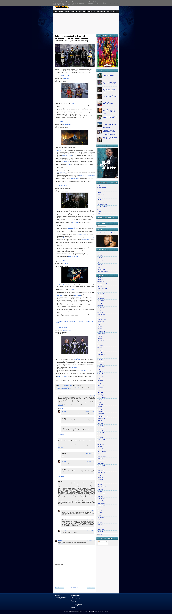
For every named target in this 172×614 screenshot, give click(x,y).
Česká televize (100, 260)
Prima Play (99, 264)
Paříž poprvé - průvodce (102, 271)
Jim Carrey (59, 284)
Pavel (59, 395)
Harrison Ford (100, 336)
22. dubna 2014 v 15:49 (89, 418)
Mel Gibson (59, 295)
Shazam (99, 201)
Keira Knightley (100, 387)
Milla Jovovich (100, 437)
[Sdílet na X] (77, 385)
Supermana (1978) (83, 175)
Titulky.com (99, 255)
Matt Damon (100, 414)
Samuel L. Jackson (101, 486)
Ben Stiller (99, 286)
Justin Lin (99, 378)
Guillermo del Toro (101, 331)
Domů (55, 11)
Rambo (99, 199)
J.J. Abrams (99, 347)
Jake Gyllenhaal (100, 352)
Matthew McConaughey (102, 416)
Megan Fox (99, 420)
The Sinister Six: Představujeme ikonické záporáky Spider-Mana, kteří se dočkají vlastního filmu (110, 82)
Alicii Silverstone (77, 359)
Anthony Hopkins (90, 357)
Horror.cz (73, 597)
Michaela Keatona (65, 161)
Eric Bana (99, 324)
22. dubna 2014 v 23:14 (90, 481)
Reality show (82, 11)
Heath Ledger (100, 338)
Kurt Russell (100, 395)
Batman (72, 103)
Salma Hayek (100, 480)
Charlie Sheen (100, 302)
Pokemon (99, 197)
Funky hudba (73, 601)
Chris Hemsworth (101, 307)
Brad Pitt (99, 291)
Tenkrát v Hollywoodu (102, 206)
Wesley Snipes (100, 520)
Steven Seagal (100, 501)
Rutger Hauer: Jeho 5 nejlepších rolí (105, 232)
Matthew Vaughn (101, 418)
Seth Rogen (100, 494)
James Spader (100, 361)
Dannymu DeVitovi (77, 250)
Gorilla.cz (72, 611)
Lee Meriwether (73, 111)
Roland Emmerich (101, 472)
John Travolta (100, 371)
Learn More (112, 3)
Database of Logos (106, 611)
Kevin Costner (100, 388)
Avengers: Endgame (101, 187)
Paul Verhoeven (100, 449)
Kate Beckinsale (100, 382)
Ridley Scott (100, 461)
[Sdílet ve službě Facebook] (78, 385)
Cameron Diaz (100, 296)
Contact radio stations (92, 611)
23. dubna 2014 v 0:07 (90, 461)
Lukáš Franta (63, 597)
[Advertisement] (86, 23)
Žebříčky (89, 11)
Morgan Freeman (101, 439)
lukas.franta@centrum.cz (60, 598)
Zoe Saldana (100, 531)
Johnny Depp (100, 373)
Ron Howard (100, 474)
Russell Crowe (100, 475)
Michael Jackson (74, 178)
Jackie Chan (100, 350)
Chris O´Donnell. (85, 239)
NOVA (98, 267)
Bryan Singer (100, 295)
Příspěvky (101, 541)
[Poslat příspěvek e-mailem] (73, 385)
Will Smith (99, 522)
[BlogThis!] (76, 385)
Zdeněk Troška (100, 529)
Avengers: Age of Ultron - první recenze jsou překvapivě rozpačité (109, 103)
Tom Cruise (99, 508)
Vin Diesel (99, 519)
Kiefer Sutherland (61, 172)
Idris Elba (99, 342)
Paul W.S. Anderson (101, 451)
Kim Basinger (68, 164)
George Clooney (79, 387)
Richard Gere (100, 458)
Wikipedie (99, 259)
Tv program (99, 257)
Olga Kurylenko (100, 444)
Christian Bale (71, 289)
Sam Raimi (99, 484)
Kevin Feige (100, 390)
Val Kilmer (65, 263)
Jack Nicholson (63, 149)
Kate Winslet (100, 383)
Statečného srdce (77, 295)
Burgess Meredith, (61, 246)
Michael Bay (100, 425)
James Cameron (101, 354)
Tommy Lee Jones (67, 284)
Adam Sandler (100, 277)
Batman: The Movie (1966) (62, 75)
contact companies (99, 611)
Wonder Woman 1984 (99, 11)
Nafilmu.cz (73, 607)
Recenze (67, 11)
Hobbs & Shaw (100, 194)
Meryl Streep (75, 227)
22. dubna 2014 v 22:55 (89, 453)
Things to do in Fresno (83, 611)
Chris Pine (99, 309)
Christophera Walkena (81, 234)
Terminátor (99, 208)
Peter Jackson (100, 454)
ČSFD (98, 252)
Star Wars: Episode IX (102, 204)
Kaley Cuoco (100, 380)
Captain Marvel (100, 189)
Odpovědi (61, 408)
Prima (98, 266)
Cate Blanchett (100, 298)
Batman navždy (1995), (67, 155)
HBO (98, 262)
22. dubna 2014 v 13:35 (90, 395)
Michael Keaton (64, 388)
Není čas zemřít (110, 11)
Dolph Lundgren (100, 321)
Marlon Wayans (63, 237)
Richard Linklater (101, 460)
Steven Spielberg (101, 503)
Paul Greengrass (101, 448)
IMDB (98, 253)
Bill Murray (99, 289)
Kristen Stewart (100, 394)
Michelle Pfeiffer (60, 210)
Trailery (61, 11)
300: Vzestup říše (101, 269)
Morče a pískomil (74, 605)
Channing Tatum (100, 300)
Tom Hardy (99, 512)
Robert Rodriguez (101, 467)
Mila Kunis (99, 435)
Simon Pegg (100, 500)
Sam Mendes (100, 482)
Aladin (98, 185)
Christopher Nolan (101, 314)
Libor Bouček (100, 404)
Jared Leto (99, 362)
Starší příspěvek (91, 587)
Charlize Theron (100, 303)
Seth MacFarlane (101, 493)
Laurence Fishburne (101, 397)
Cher (77, 256)
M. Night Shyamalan (101, 409)
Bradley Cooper (100, 293)
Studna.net (73, 603)
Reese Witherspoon (101, 456)
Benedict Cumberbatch (102, 288)
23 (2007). (70, 287)
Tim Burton (69, 388)
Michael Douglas (101, 427)
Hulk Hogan (73, 357)
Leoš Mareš (100, 402)
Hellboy (99, 192)
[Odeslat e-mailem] (75, 385)
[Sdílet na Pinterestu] (80, 385)
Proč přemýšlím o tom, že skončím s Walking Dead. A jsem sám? (110, 96)
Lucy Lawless (100, 408)
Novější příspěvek (59, 587)
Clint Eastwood (100, 316)
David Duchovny (73, 367)
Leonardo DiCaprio (101, 401)
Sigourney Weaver (101, 498)
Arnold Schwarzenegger (62, 376)
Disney (98, 190)
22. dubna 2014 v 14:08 (89, 411)
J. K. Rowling (100, 345)
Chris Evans (100, 305)
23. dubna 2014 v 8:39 (90, 519)
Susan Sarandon (71, 228)
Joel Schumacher (62, 261)
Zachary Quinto (100, 526)
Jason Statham (100, 364)
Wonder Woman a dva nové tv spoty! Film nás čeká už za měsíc (109, 75)
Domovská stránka (75, 587)
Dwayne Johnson (101, 322)
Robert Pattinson (101, 465)
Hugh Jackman (100, 340)
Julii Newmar (81, 108)
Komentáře (101, 544)
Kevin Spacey (100, 392)
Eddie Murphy (68, 183)
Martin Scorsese (100, 413)
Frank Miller (100, 326)
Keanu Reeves (100, 385)
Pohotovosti (83, 370)
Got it (117, 3)
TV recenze (74, 11)
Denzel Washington (101, 319)
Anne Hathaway (100, 281)
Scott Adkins (100, 489)
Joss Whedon (100, 375)
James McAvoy (100, 359)
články (74, 387)
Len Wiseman (100, 399)
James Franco (100, 355)
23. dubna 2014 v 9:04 (90, 530)
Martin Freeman (100, 411)
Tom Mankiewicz (91, 175)
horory (98, 213)
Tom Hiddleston (100, 514)
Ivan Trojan (99, 343)
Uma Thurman (100, 517)
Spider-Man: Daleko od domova (104, 202)
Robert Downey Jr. (101, 463)
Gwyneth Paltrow (101, 333)
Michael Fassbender (101, 428)
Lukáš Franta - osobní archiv (76, 604)
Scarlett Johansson (101, 487)
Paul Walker (100, 453)
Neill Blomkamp (100, 442)
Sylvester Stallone (80, 357)
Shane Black (100, 496)
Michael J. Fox (71, 256)
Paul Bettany (100, 446)
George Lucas (100, 329)
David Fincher (100, 317)
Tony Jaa (99, 515)
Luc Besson (99, 406)
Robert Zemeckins (101, 468)
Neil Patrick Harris (101, 441)
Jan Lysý (60, 385)
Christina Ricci (73, 378)
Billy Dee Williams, (83, 291)
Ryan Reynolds (100, 479)
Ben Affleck (99, 284)
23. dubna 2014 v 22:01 (90, 540)
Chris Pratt (99, 310)
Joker (98, 195)
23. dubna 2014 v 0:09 (90, 510)
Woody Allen (100, 524)
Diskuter (60, 540)
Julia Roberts (100, 376)
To (97, 209)
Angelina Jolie (100, 279)
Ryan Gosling (100, 477)
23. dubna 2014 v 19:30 (89, 469)
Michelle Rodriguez (101, 434)
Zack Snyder (100, 527)
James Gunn (100, 357)
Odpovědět (60, 405)
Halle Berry (99, 335)
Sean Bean (99, 491)
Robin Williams (100, 470)
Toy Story (99, 211)
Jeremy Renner (100, 368)
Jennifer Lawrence (101, 366)
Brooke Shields (77, 230)
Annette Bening (75, 222)
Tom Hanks (99, 510)
